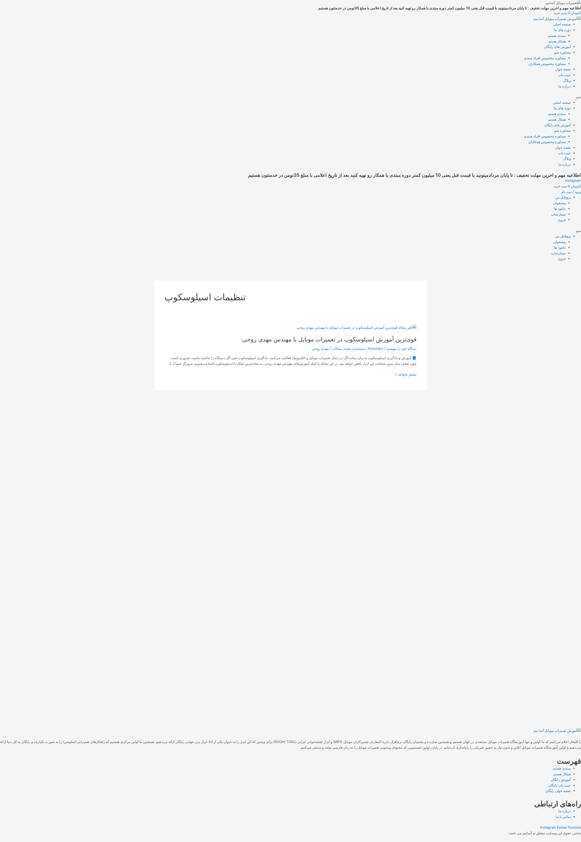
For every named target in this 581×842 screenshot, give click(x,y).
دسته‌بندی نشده (355, 348)
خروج (562, 220)
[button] (290, 97)
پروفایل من (563, 197)
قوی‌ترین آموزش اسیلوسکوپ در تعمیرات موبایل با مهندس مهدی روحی (329, 339)
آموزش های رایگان (557, 47)
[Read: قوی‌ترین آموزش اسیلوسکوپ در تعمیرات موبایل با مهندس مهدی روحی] (356, 327)
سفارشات (558, 214)
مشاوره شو (562, 52)
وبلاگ (567, 80)
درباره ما (564, 86)
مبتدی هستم (557, 35)
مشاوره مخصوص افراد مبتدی (545, 58)
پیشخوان (559, 203)
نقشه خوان (563, 69)
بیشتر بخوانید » (405, 374)
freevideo (375, 348)
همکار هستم (557, 41)
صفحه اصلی (562, 24)
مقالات (337, 348)
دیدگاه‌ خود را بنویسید (401, 348)
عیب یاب (564, 75)
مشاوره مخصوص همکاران (547, 64)
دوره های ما (562, 30)
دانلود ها (560, 208)
